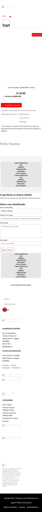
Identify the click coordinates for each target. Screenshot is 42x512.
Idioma (4, 16)
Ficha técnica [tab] (21, 173)
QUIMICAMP (24, 87)
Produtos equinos (8, 408)
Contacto (5, 421)
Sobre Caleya (7, 405)
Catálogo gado (7, 415)
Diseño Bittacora (32, 507)
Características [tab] (21, 163)
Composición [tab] (21, 169)
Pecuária (15, 87)
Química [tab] (21, 167)
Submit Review (7, 250)
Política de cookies (10, 507)
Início (9, 87)
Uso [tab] (21, 165)
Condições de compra (10, 418)
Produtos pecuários (9, 413)
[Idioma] (3, 13)
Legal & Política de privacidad (21, 503)
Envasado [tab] (21, 171)
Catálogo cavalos (8, 410)
